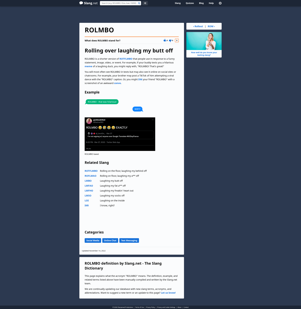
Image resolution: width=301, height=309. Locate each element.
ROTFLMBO (125, 58)
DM (140, 79)
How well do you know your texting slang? (204, 53)
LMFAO (89, 185)
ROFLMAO (90, 175)
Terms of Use (139, 307)
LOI (87, 200)
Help (211, 3)
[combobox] (120, 3)
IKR (87, 205)
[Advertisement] (150, 14)
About (179, 307)
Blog (201, 3)
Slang (178, 3)
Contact (186, 307)
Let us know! (168, 292)
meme (88, 66)
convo (117, 83)
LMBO (88, 180)
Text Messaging (129, 240)
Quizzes (190, 3)
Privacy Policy (150, 307)
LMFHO (89, 190)
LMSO (88, 195)
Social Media (92, 240)
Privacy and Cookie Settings (166, 307)
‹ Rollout (198, 26)
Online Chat (110, 240)
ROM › (211, 26)
